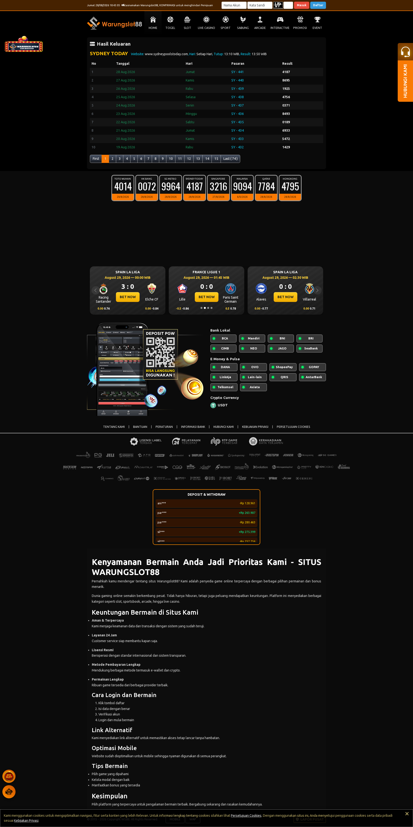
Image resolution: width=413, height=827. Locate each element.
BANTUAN (140, 426)
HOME (153, 27)
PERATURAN (164, 426)
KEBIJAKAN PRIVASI (255, 426)
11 (180, 159)
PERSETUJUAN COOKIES (293, 426)
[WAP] (9, 791)
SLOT (187, 27)
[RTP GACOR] (9, 776)
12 (189, 159)
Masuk (301, 5)
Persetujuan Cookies (246, 815)
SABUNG (243, 27)
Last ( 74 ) (230, 159)
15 (216, 159)
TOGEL (170, 27)
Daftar (318, 5)
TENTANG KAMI (114, 426)
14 (207, 159)
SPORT (226, 27)
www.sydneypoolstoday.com (166, 54)
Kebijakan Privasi (26, 820)
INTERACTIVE (280, 27)
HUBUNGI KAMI (223, 426)
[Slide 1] (201, 308)
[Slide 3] (208, 308)
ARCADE (260, 27)
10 (171, 159)
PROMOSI (300, 27)
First (96, 159)
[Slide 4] (211, 308)
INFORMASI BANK (193, 426)
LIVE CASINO (206, 27)
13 (198, 159)
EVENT (317, 27)
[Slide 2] (205, 308)
